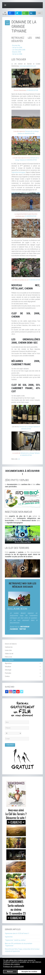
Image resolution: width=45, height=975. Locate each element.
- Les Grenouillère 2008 (18, 50)
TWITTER (22, 629)
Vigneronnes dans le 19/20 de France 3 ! (17, 933)
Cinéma (7, 676)
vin (19, 459)
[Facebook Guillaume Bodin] (7, 691)
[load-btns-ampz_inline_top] (39, 13)
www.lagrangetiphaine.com (28, 66)
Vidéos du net (9, 653)
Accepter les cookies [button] (29, 971)
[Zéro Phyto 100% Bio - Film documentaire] (22, 498)
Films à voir (8, 657)
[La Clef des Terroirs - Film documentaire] (22, 568)
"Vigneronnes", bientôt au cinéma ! (15, 940)
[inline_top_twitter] (18, 13)
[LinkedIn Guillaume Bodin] (14, 691)
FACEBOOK (14, 629)
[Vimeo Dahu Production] (21, 691)
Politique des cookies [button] (11, 964)
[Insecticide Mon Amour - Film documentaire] (22, 534)
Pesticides (8, 673)
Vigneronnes (9, 937)
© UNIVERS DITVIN (32, 90)
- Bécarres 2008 (16, 52)
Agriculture (8, 663)
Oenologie (8, 670)
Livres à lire (8, 650)
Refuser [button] (10, 971)
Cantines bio (9, 647)
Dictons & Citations (11, 644)
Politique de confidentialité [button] (13, 966)
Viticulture (8, 666)
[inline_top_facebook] (11, 13)
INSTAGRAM (24, 627)
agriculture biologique (18, 172)
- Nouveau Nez (15, 45)
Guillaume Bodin (17, 608)
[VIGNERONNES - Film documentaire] (16, 850)
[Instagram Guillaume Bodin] (10, 691)
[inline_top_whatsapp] (25, 13)
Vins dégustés (9, 660)
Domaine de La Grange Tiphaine (28, 426)
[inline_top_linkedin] (32, 13)
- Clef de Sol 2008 (16, 47)
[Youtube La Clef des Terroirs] (18, 691)
